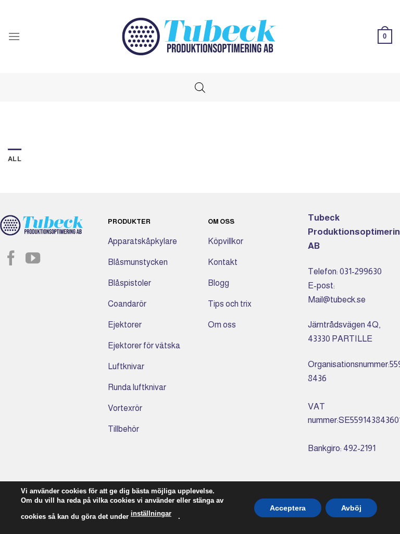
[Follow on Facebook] (11, 259)
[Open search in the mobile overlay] (200, 87)
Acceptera (288, 507)
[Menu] (14, 36)
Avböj (351, 507)
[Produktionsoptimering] (200, 36)
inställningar (151, 513)
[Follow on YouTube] (33, 259)
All (14, 159)
